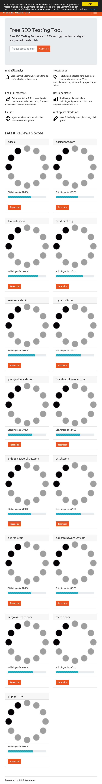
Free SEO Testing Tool (16, 12)
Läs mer (93, 9)
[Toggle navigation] (95, 12)
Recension (15, 207)
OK (90, 4)
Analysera (44, 49)
